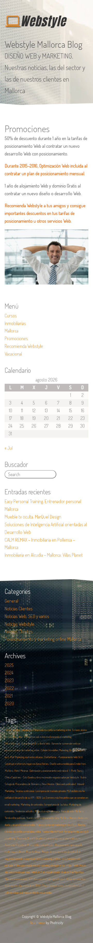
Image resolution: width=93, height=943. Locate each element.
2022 (9, 688)
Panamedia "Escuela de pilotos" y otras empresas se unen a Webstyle (49, 838)
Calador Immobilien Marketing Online (58, 750)
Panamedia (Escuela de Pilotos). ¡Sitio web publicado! (29, 845)
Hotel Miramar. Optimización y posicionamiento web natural (41, 770)
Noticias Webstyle (19, 624)
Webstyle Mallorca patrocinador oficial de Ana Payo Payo (57, 872)
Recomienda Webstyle (24, 346)
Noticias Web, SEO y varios (27, 616)
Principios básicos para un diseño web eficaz (60, 851)
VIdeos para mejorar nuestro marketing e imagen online (39, 865)
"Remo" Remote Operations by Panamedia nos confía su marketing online (38, 730)
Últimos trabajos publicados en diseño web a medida (28, 892)
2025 (9, 665)
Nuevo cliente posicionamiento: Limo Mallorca (47, 818)
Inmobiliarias (15, 323)
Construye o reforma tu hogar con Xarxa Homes (27, 763)
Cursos (11, 315)
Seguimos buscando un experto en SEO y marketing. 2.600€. (33, 858)
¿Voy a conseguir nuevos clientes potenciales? (63, 885)
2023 (9, 680)
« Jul (9, 448)
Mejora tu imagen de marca (47, 811)
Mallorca (11, 330)
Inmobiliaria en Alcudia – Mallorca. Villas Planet (44, 555)
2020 (9, 703)
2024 (9, 672)
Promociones (16, 338)
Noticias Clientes (19, 608)
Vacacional (13, 354)
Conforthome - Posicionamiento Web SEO (63, 757)
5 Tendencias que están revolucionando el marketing (48, 737)
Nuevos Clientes (19, 631)
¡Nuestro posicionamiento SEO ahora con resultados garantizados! (35, 879)
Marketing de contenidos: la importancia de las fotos (44, 804)
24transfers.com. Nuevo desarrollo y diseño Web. (27, 743)
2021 (9, 696)
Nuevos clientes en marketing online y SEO (56, 825)
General (11, 601)
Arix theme (37, 922)
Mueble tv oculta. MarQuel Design (33, 516)
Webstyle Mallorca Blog (43, 44)
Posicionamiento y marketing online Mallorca (43, 639)
